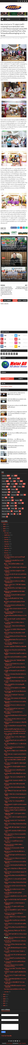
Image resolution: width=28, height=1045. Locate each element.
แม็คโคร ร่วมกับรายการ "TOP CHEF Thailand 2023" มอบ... (14, 585)
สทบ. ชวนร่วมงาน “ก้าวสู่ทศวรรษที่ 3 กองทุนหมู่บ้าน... (14, 975)
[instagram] (24, 1)
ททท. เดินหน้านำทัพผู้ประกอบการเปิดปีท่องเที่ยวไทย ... (15, 751)
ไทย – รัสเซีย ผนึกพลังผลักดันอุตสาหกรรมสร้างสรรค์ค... (15, 948)
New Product (4, 489)
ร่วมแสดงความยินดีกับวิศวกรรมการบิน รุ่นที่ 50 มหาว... (15, 896)
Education (17, 500)
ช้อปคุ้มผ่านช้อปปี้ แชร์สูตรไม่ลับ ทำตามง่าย (14, 729)
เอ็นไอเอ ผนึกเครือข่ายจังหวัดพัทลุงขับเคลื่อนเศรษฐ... (14, 787)
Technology (4, 503)
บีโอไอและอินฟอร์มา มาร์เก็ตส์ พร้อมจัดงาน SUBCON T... (14, 903)
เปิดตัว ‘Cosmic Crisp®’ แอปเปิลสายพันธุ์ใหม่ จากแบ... (15, 619)
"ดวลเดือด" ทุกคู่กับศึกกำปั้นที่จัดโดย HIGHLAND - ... (15, 647)
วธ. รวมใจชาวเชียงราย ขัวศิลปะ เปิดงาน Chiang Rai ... (14, 622)
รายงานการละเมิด (6, 1036)
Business (13, 489)
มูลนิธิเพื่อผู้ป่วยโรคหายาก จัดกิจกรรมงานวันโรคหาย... (14, 705)
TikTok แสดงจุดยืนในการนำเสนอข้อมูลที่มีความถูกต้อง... (14, 684)
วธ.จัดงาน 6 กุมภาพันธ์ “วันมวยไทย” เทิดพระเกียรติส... (15, 968)
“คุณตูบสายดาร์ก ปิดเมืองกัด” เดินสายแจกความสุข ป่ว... (14, 695)
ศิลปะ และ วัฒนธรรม (6, 500)
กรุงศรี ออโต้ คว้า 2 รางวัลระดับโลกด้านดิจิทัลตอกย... (15, 879)
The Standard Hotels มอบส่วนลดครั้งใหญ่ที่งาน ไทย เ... (14, 557)
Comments (20, 378)
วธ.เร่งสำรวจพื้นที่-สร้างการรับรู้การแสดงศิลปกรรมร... (15, 917)
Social (21, 494)
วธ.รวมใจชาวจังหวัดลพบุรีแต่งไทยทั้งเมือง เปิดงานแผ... (15, 865)
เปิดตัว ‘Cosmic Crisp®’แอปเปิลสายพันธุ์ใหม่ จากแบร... (14, 667)
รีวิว (9, 497)
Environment (4, 514)
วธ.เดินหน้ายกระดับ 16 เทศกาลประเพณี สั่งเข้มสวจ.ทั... (15, 574)
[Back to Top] (19, 1041)
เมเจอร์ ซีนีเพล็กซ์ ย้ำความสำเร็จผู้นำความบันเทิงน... (15, 588)
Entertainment (4, 492)
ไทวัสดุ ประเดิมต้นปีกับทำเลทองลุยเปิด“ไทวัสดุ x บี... (15, 726)
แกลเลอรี (4, 505)
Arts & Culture (4, 508)
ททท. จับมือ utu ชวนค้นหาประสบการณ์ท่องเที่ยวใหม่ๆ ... (14, 889)
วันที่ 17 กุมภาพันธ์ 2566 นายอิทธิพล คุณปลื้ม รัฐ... (15, 760)
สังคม (23, 38)
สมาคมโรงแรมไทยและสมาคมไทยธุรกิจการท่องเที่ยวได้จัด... (14, 747)
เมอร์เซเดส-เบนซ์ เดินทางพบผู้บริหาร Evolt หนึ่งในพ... (14, 571)
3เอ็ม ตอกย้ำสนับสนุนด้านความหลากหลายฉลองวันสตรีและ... (14, 709)
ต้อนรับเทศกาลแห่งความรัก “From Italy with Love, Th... (14, 820)
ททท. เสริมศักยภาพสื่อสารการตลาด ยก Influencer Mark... (13, 612)
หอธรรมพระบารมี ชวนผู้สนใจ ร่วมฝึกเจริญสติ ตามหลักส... (15, 763)
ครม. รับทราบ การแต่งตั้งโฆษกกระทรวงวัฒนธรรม (13, 841)
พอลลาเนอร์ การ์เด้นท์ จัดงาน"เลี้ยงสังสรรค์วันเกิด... (15, 869)
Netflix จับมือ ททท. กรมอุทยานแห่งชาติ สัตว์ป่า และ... (15, 754)
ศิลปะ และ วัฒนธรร (6, 511)
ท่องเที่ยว (14, 478)
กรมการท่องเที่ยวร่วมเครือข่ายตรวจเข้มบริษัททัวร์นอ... (15, 920)
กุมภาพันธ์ (6, 555)
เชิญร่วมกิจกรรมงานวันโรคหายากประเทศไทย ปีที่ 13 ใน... (15, 862)
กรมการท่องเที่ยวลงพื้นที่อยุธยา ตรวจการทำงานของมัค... (13, 643)
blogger (15, 300)
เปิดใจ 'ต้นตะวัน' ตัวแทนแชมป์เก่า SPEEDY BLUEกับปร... (14, 848)
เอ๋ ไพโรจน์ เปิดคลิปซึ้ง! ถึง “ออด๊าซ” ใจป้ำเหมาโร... (15, 910)
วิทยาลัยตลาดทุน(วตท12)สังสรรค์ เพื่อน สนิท (14, 989)
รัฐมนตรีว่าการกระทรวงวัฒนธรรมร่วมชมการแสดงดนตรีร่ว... (15, 858)
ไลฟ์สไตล (12, 505)
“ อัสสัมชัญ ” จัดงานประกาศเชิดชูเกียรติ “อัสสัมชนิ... (14, 777)
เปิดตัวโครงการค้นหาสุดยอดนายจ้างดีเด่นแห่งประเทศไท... (15, 698)
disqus (19, 300)
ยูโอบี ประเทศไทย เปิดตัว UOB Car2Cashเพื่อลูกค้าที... (14, 784)
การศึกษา (19, 486)
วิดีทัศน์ (12, 508)
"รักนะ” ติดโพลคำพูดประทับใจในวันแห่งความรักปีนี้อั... (15, 855)
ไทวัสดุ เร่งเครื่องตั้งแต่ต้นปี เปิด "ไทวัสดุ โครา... (13, 598)
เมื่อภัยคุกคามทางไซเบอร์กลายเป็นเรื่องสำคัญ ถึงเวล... (15, 650)
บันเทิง (12, 484)
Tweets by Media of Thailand (6, 386)
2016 (4, 1005)
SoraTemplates (9, 1043)
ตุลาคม (6, 537)
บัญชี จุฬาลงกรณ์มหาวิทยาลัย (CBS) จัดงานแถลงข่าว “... (14, 851)
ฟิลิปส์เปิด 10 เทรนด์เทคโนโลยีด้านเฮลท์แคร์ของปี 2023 (14, 595)
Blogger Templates (22, 1043)
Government (13, 494)
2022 (4, 994)
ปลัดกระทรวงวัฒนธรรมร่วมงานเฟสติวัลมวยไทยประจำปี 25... (13, 965)
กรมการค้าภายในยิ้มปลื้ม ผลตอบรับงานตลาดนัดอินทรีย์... (15, 986)
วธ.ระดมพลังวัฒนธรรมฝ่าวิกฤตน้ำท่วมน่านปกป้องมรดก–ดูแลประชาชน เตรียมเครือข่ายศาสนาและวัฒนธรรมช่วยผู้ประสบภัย (14, 262)
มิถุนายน (6, 546)
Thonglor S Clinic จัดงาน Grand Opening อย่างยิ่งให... (15, 794)
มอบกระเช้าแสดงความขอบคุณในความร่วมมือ (15, 757)
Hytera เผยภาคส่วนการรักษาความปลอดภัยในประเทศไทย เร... (15, 834)
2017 (4, 1003)
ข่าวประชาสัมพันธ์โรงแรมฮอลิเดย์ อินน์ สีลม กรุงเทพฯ (14, 958)
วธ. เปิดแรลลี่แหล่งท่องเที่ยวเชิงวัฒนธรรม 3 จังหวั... (15, 616)
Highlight (7, 378)
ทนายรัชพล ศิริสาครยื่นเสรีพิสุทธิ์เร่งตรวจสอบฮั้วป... (15, 773)
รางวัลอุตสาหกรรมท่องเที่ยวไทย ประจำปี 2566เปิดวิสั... (13, 560)
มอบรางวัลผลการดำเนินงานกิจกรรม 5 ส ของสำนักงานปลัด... (15, 719)
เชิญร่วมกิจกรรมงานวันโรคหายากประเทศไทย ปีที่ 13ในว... (15, 702)
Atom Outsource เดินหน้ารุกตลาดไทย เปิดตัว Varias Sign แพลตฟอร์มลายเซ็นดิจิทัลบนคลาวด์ (17, 453)
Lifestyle (3, 486)
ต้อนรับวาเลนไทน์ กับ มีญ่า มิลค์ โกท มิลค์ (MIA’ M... (15, 900)
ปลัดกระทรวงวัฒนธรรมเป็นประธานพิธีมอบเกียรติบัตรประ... (14, 581)
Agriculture (16, 511)
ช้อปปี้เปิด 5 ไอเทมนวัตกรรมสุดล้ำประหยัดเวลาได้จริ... (15, 653)
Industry (12, 503)
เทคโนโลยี (4, 484)
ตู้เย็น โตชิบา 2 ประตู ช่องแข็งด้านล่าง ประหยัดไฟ (13, 712)
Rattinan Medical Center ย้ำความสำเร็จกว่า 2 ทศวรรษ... (15, 640)
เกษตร (11, 486)
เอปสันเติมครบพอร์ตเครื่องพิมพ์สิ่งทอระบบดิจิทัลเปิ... (15, 657)
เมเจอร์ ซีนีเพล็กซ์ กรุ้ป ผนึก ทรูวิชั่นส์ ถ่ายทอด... (13, 893)
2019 (4, 1001)
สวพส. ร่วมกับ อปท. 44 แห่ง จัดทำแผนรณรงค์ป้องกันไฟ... (15, 955)
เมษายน (6, 550)
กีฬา (18, 481)
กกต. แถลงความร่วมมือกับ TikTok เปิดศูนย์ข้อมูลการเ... (14, 629)
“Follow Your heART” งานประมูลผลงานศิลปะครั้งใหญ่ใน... (15, 813)
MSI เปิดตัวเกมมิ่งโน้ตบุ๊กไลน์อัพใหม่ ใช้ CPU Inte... (14, 602)
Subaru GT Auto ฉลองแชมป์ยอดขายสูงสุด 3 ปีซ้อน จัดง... (15, 872)
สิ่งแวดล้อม (4, 494)
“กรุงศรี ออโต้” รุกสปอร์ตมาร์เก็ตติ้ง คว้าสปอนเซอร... (15, 831)
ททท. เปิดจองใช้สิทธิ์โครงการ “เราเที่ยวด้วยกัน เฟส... (15, 744)
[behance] (26, 1)
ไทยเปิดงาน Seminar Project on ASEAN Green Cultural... (15, 810)
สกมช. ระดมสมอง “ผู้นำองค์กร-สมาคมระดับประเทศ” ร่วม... (14, 733)
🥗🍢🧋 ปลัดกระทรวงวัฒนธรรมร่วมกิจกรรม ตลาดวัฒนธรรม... (15, 937)
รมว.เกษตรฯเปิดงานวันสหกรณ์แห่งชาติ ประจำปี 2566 (15, 609)
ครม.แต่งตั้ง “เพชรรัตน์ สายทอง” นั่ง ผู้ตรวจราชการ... (14, 951)
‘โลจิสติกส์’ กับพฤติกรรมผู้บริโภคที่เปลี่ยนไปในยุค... (15, 972)
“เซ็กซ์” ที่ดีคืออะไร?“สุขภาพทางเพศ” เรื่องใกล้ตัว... (15, 791)
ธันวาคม (6, 533)
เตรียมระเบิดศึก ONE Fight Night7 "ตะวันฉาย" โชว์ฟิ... (15, 827)
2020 (4, 999)
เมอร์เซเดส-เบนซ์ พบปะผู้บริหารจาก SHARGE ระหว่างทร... (14, 688)
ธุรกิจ (12, 475)
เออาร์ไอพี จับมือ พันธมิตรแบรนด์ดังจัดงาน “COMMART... (14, 678)
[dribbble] (22, 1)
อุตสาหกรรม (14, 492)
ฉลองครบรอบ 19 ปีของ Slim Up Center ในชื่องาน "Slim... (15, 944)
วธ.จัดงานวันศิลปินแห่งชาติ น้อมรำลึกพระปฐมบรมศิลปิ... (15, 636)
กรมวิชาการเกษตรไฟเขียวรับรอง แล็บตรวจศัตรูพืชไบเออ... (14, 664)
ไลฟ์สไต (3, 516)
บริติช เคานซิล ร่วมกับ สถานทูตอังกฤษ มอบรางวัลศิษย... (15, 817)
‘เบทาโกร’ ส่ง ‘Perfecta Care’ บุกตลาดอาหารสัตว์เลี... (14, 798)
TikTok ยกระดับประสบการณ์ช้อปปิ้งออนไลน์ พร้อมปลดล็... (14, 770)
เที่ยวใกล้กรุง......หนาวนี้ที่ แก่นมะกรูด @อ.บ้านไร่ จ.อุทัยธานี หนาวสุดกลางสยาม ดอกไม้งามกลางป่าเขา (17, 440)
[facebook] (18, 1)
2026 (4, 524)
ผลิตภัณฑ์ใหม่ (5, 478)
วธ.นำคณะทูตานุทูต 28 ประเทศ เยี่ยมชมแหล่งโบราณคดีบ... (15, 691)
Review (19, 503)
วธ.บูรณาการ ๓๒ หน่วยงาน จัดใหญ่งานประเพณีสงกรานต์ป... (13, 913)
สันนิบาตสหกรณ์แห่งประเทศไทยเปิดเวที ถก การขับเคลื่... (14, 605)
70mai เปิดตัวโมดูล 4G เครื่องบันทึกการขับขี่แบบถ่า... (14, 633)
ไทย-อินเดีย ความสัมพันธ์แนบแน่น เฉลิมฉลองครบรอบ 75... (15, 941)
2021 (4, 996)
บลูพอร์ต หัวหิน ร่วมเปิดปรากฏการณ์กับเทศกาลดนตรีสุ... (15, 567)
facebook (25, 300)
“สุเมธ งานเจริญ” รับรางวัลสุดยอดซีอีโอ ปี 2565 (14, 801)
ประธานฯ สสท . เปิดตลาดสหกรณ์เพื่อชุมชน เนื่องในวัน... (14, 626)
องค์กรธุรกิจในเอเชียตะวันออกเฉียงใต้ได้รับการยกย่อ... (15, 875)
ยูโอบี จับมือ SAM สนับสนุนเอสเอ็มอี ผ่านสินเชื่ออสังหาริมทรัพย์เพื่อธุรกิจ (17, 399)
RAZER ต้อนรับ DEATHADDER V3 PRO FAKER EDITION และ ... (14, 591)
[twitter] (20, 1)
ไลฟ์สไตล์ (4, 475)
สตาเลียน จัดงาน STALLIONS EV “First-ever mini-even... (14, 982)
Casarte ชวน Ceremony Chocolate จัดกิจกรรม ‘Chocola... (15, 674)
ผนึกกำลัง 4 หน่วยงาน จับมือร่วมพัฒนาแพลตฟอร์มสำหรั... (13, 844)
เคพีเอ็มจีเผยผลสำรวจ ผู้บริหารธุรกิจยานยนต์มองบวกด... (15, 804)
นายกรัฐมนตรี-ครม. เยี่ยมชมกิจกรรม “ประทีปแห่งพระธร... (15, 578)
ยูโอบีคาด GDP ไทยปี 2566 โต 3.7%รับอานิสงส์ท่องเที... (15, 934)
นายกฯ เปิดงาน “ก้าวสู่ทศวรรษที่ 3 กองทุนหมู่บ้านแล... (14, 906)
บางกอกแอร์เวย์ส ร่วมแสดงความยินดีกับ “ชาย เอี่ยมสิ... (15, 780)
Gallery (19, 508)
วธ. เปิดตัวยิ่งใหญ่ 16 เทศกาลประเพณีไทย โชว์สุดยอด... (15, 740)
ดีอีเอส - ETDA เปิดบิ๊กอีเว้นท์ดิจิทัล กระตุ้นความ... (13, 564)
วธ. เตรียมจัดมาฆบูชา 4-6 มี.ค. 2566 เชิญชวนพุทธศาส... (15, 737)
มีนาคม (6, 553)
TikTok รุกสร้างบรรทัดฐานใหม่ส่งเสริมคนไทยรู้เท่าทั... (15, 824)
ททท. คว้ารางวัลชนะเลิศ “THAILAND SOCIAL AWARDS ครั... (14, 660)
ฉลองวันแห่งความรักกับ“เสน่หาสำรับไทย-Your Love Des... (15, 886)
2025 (4, 526)
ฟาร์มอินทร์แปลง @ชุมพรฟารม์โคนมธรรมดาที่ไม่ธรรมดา (16, 446)
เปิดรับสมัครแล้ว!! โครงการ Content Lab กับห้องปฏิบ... (14, 838)
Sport (3, 497)
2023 (4, 531)
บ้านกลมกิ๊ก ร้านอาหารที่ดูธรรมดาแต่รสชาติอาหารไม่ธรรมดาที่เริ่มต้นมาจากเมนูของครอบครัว (17, 413)
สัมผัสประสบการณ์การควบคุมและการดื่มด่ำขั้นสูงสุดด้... (15, 722)
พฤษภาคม (6, 548)
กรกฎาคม (6, 544)
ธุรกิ (17, 514)
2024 (4, 528)
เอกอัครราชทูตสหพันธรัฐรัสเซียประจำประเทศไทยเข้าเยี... (15, 979)
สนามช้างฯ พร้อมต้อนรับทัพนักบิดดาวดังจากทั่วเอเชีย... (15, 681)
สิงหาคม (6, 541)
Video (12, 514)
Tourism (20, 484)
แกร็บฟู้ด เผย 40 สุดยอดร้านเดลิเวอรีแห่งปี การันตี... (15, 671)
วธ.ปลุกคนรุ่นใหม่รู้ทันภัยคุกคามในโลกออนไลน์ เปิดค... (15, 715)
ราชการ (3, 481)
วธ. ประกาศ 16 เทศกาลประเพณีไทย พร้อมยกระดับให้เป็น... (14, 962)
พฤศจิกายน (7, 535)
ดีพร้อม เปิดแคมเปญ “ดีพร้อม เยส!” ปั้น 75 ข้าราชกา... (15, 931)
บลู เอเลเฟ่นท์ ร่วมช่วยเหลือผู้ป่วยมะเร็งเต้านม (15, 731)
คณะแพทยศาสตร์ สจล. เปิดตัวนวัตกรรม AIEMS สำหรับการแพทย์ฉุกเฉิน (16, 393)
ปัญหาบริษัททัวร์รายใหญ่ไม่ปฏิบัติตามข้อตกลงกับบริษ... (15, 767)
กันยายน (6, 539)
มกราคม (6, 991)
